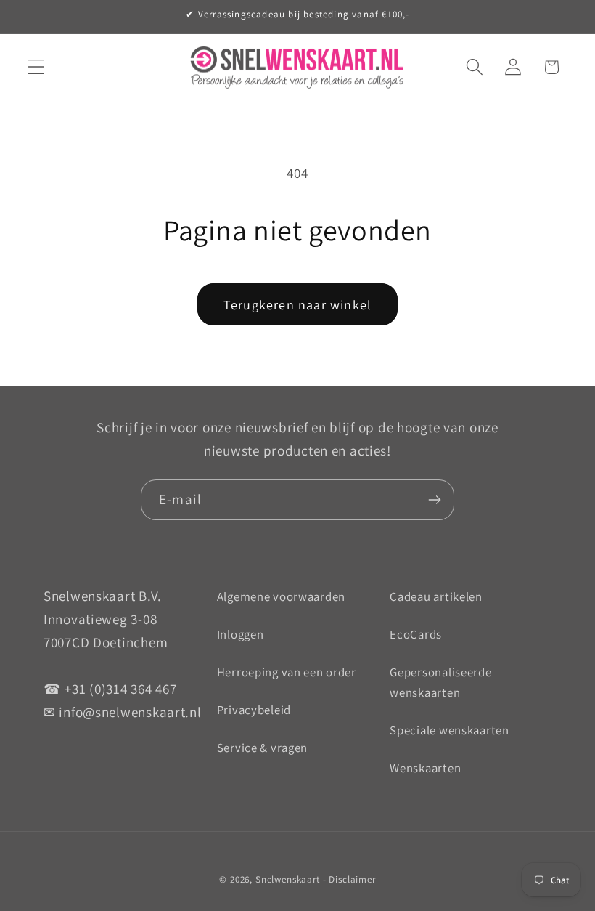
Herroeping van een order (286, 672)
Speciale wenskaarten (449, 730)
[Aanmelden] (434, 499)
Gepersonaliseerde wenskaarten (440, 682)
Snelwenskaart (287, 879)
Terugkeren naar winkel (297, 304)
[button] (36, 67)
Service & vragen (262, 748)
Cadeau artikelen (436, 596)
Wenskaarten (425, 768)
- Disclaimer (349, 879)
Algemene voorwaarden (281, 596)
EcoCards (416, 634)
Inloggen (240, 634)
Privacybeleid (254, 710)
